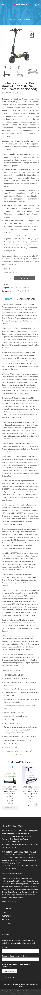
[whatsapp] (25, 291)
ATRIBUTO (6, 269)
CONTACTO (6, 908)
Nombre (5, 947)
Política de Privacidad (17, 991)
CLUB (4, 912)
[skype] (28, 291)
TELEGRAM (6, 924)
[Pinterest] (18, 291)
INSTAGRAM (6, 920)
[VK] (15, 291)
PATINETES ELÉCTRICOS (23, 19)
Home (12, 19)
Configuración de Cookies (19, 993)
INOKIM (10, 799)
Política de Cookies (32, 991)
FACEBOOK (6, 916)
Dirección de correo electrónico (14, 956)
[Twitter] (10, 291)
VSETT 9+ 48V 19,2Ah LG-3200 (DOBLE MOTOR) (31, 793)
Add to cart (25, 278)
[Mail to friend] (20, 291)
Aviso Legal (4, 991)
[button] (4, 46)
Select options (10, 808)
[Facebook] (13, 291)
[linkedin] (23, 291)
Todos (15, 789)
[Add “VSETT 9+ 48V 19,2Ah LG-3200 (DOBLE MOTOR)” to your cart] (36, 805)
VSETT (31, 799)
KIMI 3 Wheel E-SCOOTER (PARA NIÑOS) (10, 793)
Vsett (28, 789)
